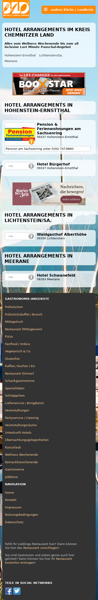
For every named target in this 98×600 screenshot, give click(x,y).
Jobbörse (11, 477)
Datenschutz (14, 522)
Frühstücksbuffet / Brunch (23, 314)
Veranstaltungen (17, 410)
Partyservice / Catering (22, 418)
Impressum (13, 507)
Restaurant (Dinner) (19, 373)
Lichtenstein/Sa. (51, 55)
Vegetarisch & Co (17, 351)
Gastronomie (14, 469)
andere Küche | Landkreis (70, 9)
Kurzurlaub (13, 447)
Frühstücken (14, 307)
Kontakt (10, 500)
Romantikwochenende (21, 462)
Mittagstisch (14, 321)
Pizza (9, 336)
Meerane (11, 61)
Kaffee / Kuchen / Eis (20, 366)
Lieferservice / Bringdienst (24, 403)
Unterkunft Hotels (18, 432)
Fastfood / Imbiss (17, 344)
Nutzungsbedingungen (21, 514)
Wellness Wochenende (21, 454)
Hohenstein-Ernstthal (20, 55)
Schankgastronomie (19, 380)
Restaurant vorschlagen (40, 548)
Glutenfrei (12, 358)
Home (9, 492)
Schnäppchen (15, 395)
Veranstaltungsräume (21, 425)
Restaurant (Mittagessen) (23, 329)
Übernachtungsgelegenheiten (27, 440)
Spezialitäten (14, 388)
